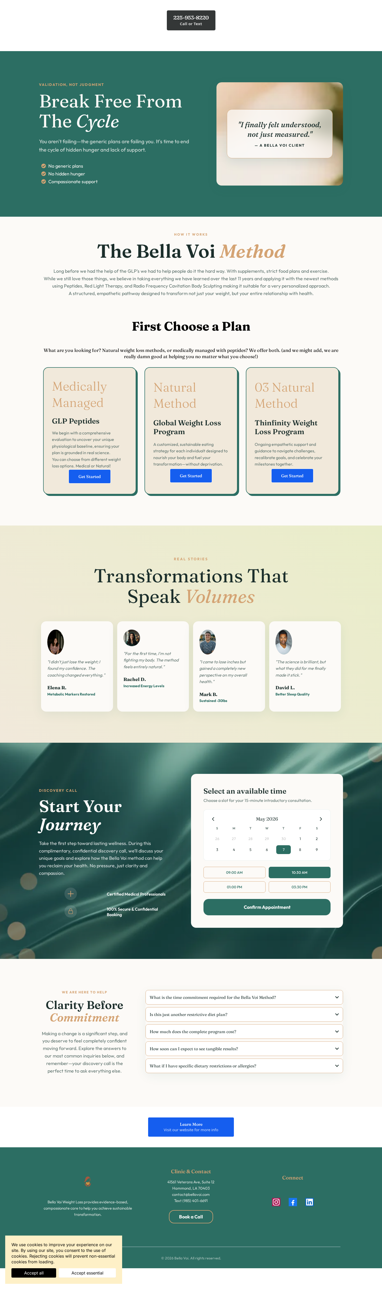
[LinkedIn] (309, 1202)
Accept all (34, 1273)
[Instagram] (276, 1202)
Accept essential (87, 1273)
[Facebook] (293, 1202)
